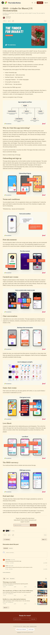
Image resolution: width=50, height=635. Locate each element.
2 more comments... (7, 572)
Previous (7, 539)
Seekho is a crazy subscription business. (14, 599)
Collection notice (33, 626)
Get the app (31, 629)
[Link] (1, 128)
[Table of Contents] (1, 317)
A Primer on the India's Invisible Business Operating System (15, 583)
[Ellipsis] (47, 559)
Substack (19, 632)
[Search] (32, 2)
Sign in (46, 2)
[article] (25, 584)
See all (5, 607)
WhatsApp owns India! (9, 582)
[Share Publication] (35, 2)
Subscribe (40, 2)
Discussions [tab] (12, 578)
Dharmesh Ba (10, 585)
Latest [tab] (7, 578)
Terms (28, 626)
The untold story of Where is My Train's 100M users (18, 590)
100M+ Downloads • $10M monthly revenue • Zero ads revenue (16, 600)
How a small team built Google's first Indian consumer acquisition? (17, 592)
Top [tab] (4, 578)
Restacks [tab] (11, 548)
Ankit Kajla (7, 559)
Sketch (6, 565)
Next (43, 539)
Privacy (24, 626)
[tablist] (8, 548)
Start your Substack (22, 629)
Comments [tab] (6, 548)
